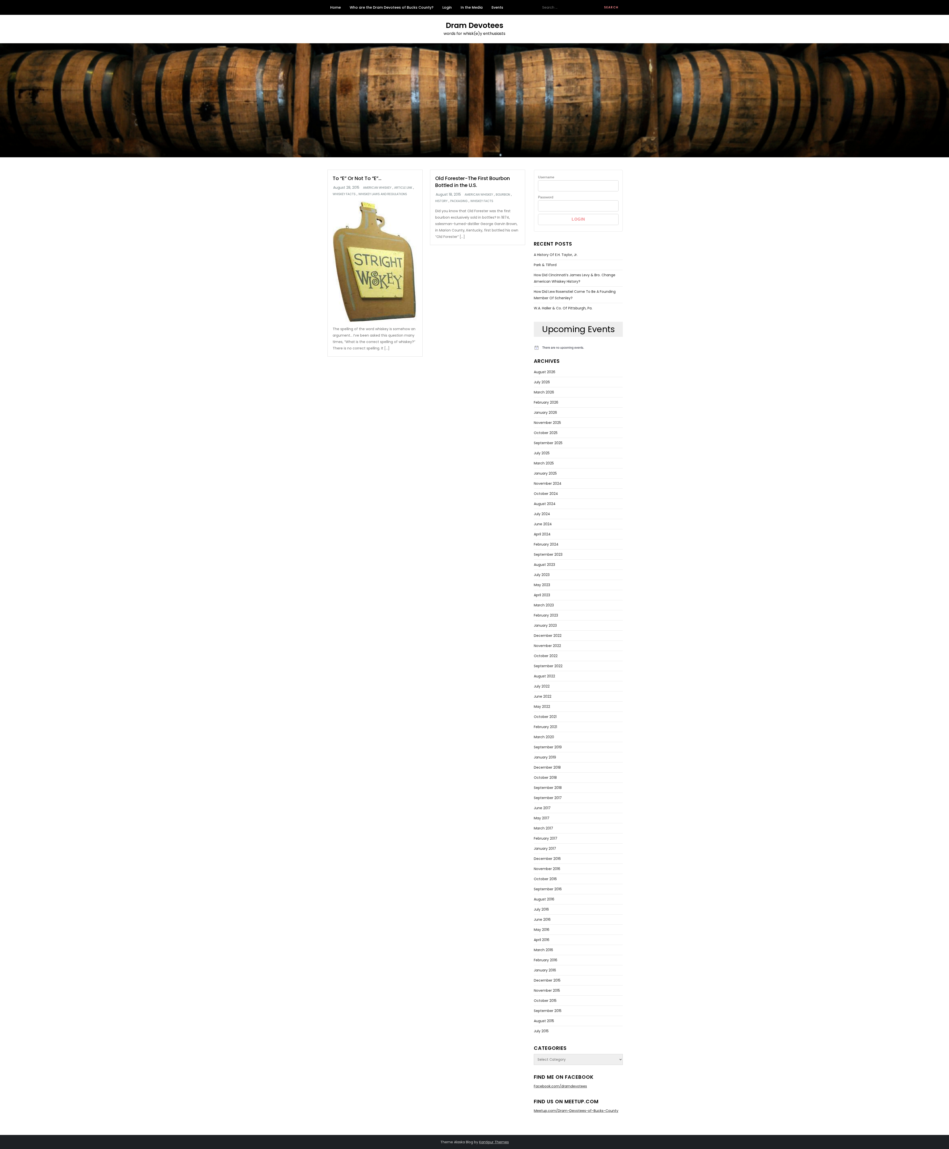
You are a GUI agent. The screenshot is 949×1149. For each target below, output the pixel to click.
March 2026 (544, 392)
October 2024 (546, 493)
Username (546, 177)
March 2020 (544, 737)
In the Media (472, 7)
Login (447, 7)
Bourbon (503, 195)
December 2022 (547, 635)
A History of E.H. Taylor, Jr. (556, 254)
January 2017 (545, 848)
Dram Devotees (474, 25)
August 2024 (545, 503)
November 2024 (547, 483)
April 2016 (541, 939)
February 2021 (545, 726)
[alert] (578, 347)
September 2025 (548, 442)
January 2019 (545, 757)
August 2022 (544, 676)
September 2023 (548, 554)
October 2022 (546, 655)
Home (335, 7)
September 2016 (548, 889)
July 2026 (542, 382)
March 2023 (544, 605)
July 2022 (542, 686)
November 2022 (547, 645)
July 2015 (541, 1031)
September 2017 (548, 797)
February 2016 (545, 960)
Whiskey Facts (344, 194)
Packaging (459, 201)
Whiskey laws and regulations (382, 194)
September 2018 (548, 787)
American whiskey (377, 188)
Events (497, 7)
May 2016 (541, 929)
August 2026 (544, 371)
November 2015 (547, 990)
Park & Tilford (545, 264)
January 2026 (545, 412)
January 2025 (545, 473)
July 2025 (542, 453)
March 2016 (543, 949)
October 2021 (545, 716)
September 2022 (548, 666)
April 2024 (542, 534)
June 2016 (542, 919)
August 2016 (544, 899)
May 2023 (542, 584)
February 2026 (546, 402)
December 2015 (547, 980)
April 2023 (542, 595)
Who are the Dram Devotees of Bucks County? (391, 7)
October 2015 (545, 1000)
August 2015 (544, 1020)
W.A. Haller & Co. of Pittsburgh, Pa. (563, 308)
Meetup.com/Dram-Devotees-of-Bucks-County (576, 1110)
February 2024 (546, 544)
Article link (403, 188)
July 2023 (542, 574)
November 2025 (547, 422)
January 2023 (545, 625)
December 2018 (547, 767)
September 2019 (548, 747)
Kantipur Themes (494, 1142)
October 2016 (545, 878)
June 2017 (542, 807)
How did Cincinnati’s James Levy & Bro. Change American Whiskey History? (574, 278)
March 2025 (544, 463)
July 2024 (542, 513)
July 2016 (541, 909)
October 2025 (546, 432)
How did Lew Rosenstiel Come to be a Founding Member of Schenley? (575, 294)
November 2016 (547, 868)
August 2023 (544, 564)
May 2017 (541, 818)
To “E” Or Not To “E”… (357, 178)
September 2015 (547, 1010)
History (441, 201)
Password (545, 197)
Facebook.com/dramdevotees (560, 1086)
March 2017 (543, 828)
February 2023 (546, 615)
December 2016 (547, 858)
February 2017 (545, 838)
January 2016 (545, 970)
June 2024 (543, 524)
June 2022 (542, 696)
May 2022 (542, 706)
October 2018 (545, 777)
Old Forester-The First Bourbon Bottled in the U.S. (472, 182)
